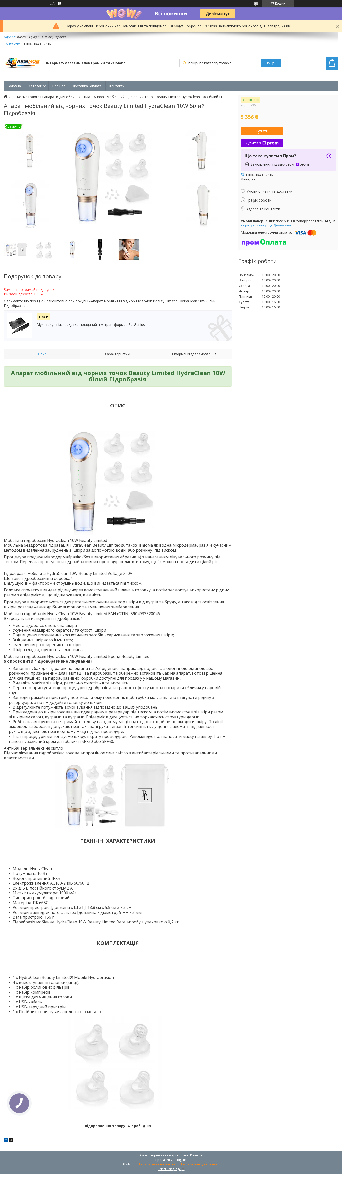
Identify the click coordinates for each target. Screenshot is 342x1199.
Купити (262, 131)
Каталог (35, 86)
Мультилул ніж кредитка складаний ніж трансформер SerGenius (91, 324)
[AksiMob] (22, 64)
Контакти (117, 86)
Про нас (58, 86)
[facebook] (6, 1140)
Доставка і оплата (87, 86)
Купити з (253, 142)
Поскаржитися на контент (157, 1164)
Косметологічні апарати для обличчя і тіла (53, 97)
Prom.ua (196, 1155)
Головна (14, 86)
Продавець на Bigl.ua (171, 1160)
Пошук (270, 63)
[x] (11, 1140)
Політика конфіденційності (200, 1164)
